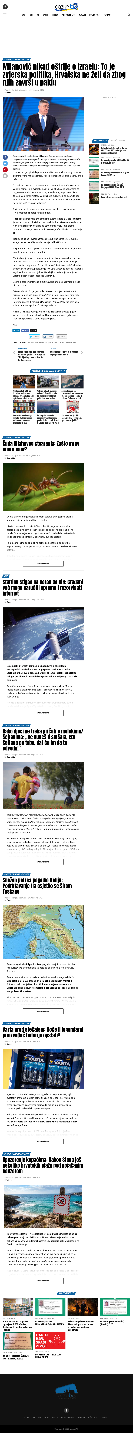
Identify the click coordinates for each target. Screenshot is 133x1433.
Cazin (24, 14)
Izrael (56, 343)
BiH (38, 14)
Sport (45, 14)
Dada (9, 602)
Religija (55, 14)
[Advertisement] (66, 39)
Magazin (82, 14)
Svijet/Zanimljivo (68, 14)
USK (31, 14)
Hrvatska (33, 343)
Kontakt (107, 14)
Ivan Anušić (45, 343)
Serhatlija (11, 458)
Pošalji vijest (94, 14)
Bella (9, 92)
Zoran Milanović (68, 343)
